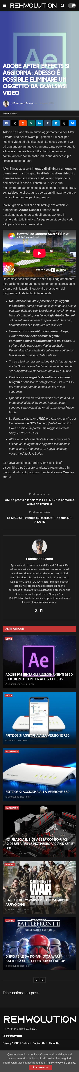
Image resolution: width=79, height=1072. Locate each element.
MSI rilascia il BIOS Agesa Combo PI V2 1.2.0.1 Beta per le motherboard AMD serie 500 (39, 844)
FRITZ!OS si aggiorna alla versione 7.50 (37, 735)
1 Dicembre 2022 (15, 797)
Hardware (12, 752)
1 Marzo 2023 (14, 741)
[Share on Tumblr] (47, 123)
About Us (54, 1043)
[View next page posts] (43, 979)
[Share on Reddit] (23, 123)
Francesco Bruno (23, 103)
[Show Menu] (4, 5)
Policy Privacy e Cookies (61, 1062)
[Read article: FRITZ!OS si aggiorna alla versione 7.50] (39, 718)
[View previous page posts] (36, 979)
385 (28, 910)
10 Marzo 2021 (14, 853)
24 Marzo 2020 (14, 910)
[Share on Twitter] (14, 123)
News (14, 113)
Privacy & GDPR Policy (16, 1043)
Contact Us (39, 1043)
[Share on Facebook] (6, 123)
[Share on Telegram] (56, 123)
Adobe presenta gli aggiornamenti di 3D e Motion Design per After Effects (39, 677)
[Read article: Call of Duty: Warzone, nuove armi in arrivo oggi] (39, 887)
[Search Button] (62, 5)
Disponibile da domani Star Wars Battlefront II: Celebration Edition (35, 958)
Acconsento (40, 1067)
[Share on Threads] (64, 123)
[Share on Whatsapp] (31, 123)
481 (26, 741)
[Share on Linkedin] (39, 123)
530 (32, 684)
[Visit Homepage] (33, 5)
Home (6, 113)
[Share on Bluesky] (72, 123)
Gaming (10, 864)
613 (30, 797)
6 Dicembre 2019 (15, 966)
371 (28, 853)
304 (30, 966)
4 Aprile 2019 (46, 103)
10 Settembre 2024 (17, 684)
